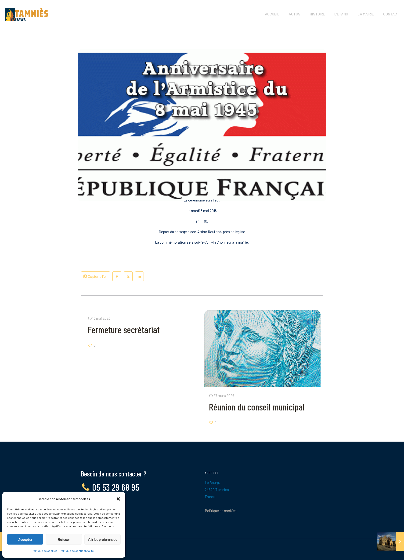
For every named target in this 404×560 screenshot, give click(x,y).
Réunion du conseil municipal (257, 406)
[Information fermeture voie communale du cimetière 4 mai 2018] (390, 541)
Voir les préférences (102, 539)
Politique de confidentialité (77, 550)
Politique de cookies (45, 550)
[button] (118, 499)
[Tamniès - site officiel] (26, 14)
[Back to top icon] (381, 550)
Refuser (64, 539)
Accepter (25, 539)
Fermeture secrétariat (124, 329)
